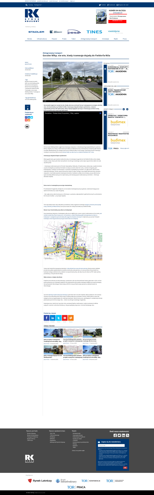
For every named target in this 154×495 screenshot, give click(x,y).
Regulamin (53, 440)
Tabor (73, 39)
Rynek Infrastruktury (32, 435)
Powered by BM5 (42, 492)
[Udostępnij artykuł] (29, 117)
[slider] (73, 140)
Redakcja (52, 437)
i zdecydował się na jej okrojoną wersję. (77, 268)
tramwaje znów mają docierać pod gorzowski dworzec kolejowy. (61, 218)
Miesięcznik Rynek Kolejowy (57, 442)
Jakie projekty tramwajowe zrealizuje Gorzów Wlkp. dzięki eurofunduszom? (53, 341)
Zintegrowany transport (89, 39)
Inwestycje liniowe (78, 435)
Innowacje (105, 39)
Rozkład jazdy (76, 433)
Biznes (29, 39)
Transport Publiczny (32, 437)
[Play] (46, 142)
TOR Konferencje (54, 435)
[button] (123, 112)
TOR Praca (30, 440)
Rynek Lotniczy (31, 438)
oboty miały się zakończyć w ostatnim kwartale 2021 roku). (78, 152)
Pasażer (54, 39)
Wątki (116, 39)
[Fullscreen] (100, 142)
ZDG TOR (52, 433)
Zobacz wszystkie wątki (78, 450)
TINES (74, 447)
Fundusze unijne (77, 438)
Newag (75, 444)
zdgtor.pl (72, 1)
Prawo (64, 39)
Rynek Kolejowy (31, 433)
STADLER (75, 440)
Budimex (75, 445)
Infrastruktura (42, 39)
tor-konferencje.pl (63, 1)
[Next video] (50, 142)
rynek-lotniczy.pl (53, 1)
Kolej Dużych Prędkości (79, 437)
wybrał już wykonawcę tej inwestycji (57, 294)
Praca (125, 39)
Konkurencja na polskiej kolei (81, 442)
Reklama (52, 438)
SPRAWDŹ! (118, 13)
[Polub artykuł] (26, 117)
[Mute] (55, 142)
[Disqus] (73, 393)
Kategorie (37, 5)
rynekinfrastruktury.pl (42, 1)
